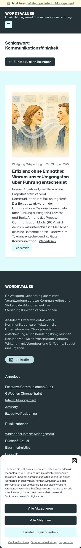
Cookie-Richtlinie (18, 542)
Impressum (66, 542)
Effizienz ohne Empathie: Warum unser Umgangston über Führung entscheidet (40, 176)
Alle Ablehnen (40, 520)
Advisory (11, 407)
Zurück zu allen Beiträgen (33, 61)
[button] (74, 461)
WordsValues (19, 13)
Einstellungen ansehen (40, 532)
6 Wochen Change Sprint (23, 393)
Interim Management (20, 400)
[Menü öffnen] (8, 24)
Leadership (22, 248)
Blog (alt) (11, 454)
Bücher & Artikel (17, 440)
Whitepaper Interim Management (50, 3)
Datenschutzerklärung (44, 542)
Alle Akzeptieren (40, 508)
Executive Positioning (21, 413)
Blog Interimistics (17, 447)
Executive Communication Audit (29, 386)
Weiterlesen (47, 241)
